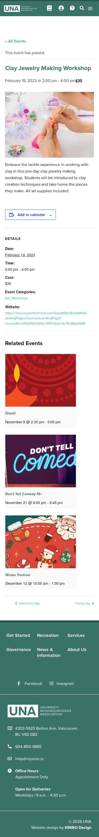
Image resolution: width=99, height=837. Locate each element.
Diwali (10, 413)
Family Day (83, 603)
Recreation (48, 635)
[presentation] (40, 380)
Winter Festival (17, 575)
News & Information (48, 652)
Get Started (18, 635)
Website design (44, 827)
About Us (77, 649)
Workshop (19, 298)
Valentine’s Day (29, 603)
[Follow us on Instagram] (53, 684)
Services (76, 635)
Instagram (65, 683)
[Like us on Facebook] (21, 684)
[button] (89, 8)
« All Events (15, 41)
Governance (18, 649)
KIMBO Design (78, 827)
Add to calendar (31, 214)
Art (7, 298)
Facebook (33, 683)
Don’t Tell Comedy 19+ (23, 494)
